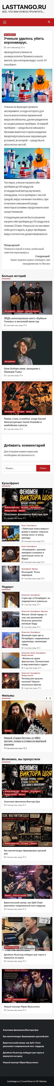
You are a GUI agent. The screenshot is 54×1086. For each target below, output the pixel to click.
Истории (20, 411)
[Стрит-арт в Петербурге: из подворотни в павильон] (11, 600)
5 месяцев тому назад (14, 325)
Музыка (20, 311)
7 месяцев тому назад (32, 578)
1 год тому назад (12, 375)
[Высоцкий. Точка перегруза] (11, 574)
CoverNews (27, 1081)
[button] (5, 22)
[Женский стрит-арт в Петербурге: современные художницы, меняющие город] (11, 640)
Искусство (26, 595)
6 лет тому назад (13, 47)
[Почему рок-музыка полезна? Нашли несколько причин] (11, 681)
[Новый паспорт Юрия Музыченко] (27, 986)
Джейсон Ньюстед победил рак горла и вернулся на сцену (23, 1054)
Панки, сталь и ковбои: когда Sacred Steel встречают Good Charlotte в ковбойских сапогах (25, 422)
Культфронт (35, 507)
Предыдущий (24, 249)
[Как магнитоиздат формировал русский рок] (27, 830)
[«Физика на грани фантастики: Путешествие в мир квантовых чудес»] (11, 660)
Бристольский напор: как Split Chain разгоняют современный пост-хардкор (23, 1044)
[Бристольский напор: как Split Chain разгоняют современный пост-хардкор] (27, 882)
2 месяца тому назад (14, 518)
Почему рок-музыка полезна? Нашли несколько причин (32, 681)
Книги (24, 525)
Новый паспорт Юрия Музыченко (22, 1006)
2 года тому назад (30, 668)
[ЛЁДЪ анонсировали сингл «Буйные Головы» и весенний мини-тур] (27, 298)
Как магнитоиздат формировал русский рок (26, 1036)
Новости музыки (32, 311)
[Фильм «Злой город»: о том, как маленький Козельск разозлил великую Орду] (11, 619)
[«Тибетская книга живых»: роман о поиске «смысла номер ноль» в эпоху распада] (11, 533)
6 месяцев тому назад (14, 748)
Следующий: (30, 260)
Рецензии (8, 731)
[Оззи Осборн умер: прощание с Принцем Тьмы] (27, 348)
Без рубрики (10, 35)
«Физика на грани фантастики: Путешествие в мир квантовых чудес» (35, 661)
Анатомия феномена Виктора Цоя (26, 514)
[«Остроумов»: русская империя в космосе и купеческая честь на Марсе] (11, 554)
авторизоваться (25, 455)
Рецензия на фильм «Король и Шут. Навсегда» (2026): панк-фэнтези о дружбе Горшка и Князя (24, 741)
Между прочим (11, 510)
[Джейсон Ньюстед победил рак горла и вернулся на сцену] (27, 934)
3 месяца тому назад (14, 961)
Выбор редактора (12, 507)
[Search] (49, 21)
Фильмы (44, 611)
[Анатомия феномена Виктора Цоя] (27, 781)
